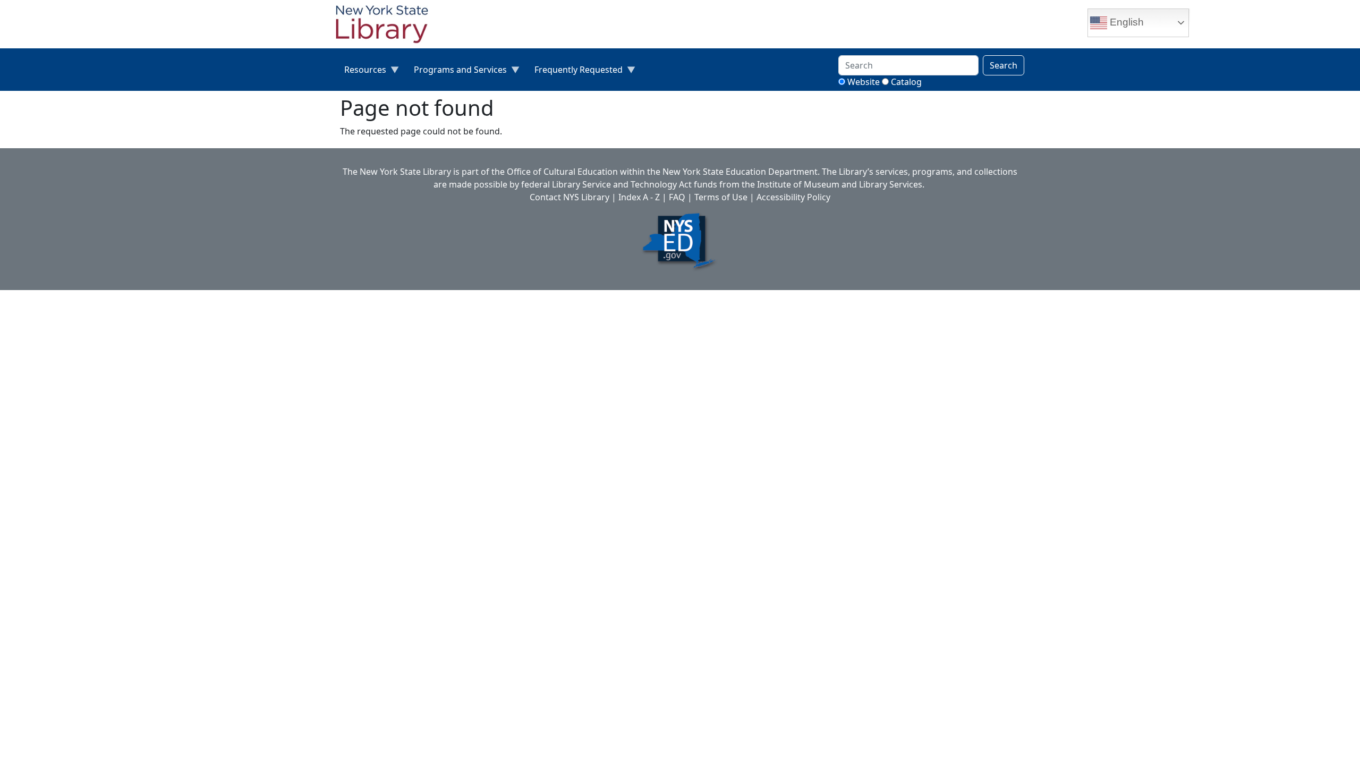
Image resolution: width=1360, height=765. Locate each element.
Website (863, 82)
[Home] (386, 25)
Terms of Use (720, 197)
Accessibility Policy (793, 197)
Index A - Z (639, 197)
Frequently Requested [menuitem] (574, 72)
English (1125, 22)
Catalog (906, 82)
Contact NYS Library (569, 197)
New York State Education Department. (741, 171)
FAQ (677, 197)
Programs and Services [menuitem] (456, 72)
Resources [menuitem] (361, 72)
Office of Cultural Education (562, 171)
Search (1003, 65)
